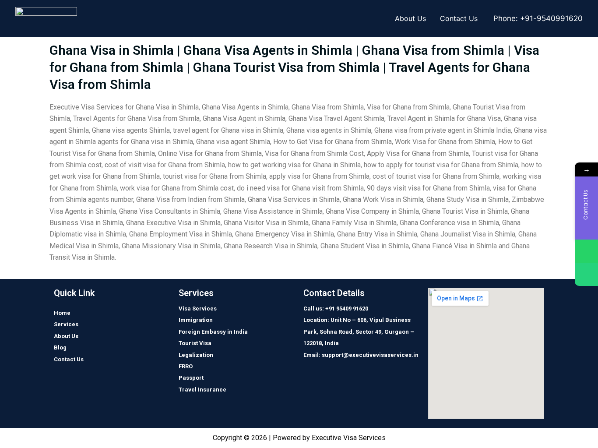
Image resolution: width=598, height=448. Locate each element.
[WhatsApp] (586, 251)
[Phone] (586, 274)
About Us (410, 18)
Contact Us (459, 18)
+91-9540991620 (551, 18)
